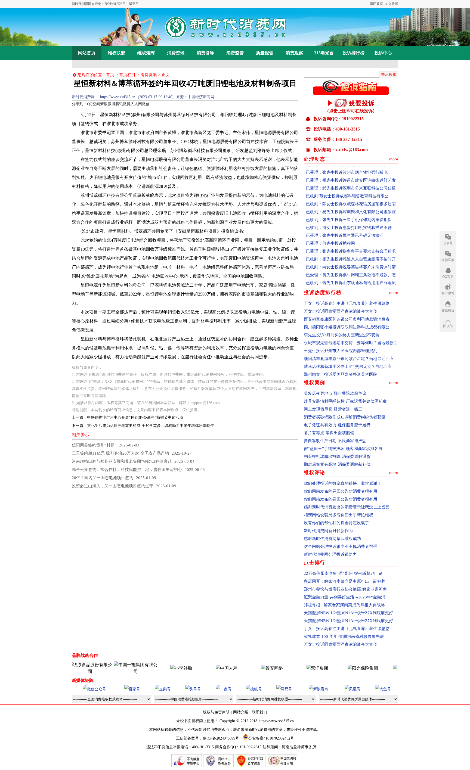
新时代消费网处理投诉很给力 (330, 554)
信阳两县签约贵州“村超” (94, 445)
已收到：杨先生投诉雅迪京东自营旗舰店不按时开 (351, 250)
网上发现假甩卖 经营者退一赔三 (333, 409)
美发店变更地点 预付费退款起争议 (335, 393)
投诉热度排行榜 (323, 292)
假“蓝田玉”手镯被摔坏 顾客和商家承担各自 (343, 448)
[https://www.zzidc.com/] (258, 668)
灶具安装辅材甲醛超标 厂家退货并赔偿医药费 (345, 401)
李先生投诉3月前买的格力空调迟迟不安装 (341, 335)
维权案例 (314, 382)
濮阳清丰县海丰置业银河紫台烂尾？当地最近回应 (349, 358)
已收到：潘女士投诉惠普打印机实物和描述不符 (349, 218)
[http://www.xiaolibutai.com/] (167, 668)
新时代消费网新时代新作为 (328, 531)
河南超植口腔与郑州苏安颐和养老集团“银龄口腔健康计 (122, 461)
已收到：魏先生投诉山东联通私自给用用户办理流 (351, 273)
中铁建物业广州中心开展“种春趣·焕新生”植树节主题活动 (135, 417)
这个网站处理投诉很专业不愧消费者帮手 (340, 546)
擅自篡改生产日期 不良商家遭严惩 (335, 441)
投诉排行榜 (353, 53)
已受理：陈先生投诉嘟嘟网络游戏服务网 (342, 281)
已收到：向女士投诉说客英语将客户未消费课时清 (351, 258)
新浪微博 (107, 104)
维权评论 (314, 472)
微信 (146, 104)
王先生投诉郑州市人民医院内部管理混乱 (340, 351)
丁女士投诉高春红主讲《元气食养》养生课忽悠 (346, 303)
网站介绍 (240, 712)
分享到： (79, 104)
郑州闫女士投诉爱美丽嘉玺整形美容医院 (340, 374)
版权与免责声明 (217, 712)
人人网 (136, 104)
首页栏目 (127, 75)
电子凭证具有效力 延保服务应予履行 (337, 425)
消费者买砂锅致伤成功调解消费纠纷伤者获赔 (344, 417)
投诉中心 (383, 53)
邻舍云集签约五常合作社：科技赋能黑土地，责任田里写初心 (127, 469)
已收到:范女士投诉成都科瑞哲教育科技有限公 (347, 187)
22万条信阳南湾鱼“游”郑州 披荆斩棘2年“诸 (343, 573)
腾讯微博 (123, 104)
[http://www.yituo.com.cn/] (122, 671)
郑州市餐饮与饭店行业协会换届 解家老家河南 (345, 589)
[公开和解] (351, 93)
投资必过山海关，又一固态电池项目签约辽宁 (112, 486)
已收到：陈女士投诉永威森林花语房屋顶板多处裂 (351, 194)
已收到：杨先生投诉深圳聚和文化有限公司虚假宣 (351, 202)
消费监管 (235, 53)
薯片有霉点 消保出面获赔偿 (329, 433)
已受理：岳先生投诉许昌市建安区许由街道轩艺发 (351, 171)
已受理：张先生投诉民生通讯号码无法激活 (345, 226)
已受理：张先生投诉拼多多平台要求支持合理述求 (351, 242)
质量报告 (264, 53)
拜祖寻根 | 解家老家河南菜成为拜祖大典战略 (344, 605)
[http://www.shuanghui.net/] (303, 668)
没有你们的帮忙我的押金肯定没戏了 (336, 523)
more (393, 159)
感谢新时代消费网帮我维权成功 (332, 538)
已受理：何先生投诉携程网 (330, 234)
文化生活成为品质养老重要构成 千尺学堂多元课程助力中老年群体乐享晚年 (150, 426)
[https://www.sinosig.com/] (348, 668)
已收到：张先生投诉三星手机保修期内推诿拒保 (349, 210)
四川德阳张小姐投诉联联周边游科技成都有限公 (346, 327)
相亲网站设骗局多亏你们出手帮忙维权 (338, 515)
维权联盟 (116, 53)
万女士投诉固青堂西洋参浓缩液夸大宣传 (340, 311)
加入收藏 (391, 4)
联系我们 (259, 712)
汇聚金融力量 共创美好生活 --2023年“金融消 (344, 597)
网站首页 (86, 53)
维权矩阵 (146, 53)
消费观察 (294, 53)
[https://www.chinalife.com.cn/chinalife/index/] (212, 668)
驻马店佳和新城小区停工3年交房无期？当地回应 (348, 366)
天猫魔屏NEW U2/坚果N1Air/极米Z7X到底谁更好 (348, 613)
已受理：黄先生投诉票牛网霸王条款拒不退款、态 (351, 265)
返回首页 (376, 4)
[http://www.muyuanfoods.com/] (76, 671)
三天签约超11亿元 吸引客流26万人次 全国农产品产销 (120, 453)
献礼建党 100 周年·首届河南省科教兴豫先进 (344, 636)
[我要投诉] (351, 106)
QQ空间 (93, 104)
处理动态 (314, 159)
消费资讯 (175, 53)
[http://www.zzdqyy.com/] (394, 668)
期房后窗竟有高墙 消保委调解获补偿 (337, 464)
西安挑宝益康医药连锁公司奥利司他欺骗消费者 (346, 319)
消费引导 (205, 53)
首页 (110, 75)
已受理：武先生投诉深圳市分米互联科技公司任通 (351, 179)
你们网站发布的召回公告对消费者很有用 (340, 491)
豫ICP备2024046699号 (221, 738)
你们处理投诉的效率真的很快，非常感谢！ (342, 483)
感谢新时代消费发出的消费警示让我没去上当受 (346, 507)
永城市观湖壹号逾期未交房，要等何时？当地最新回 (351, 343)
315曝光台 (324, 53)
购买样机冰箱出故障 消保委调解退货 (337, 456)
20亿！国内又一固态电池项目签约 (102, 478)
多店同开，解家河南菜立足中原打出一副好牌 (344, 581)
